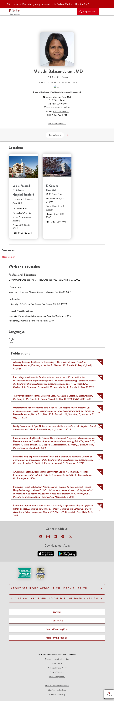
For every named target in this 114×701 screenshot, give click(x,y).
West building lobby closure (35, 4)
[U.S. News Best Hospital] (40, 573)
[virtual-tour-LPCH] (41, 537)
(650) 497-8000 (61, 111)
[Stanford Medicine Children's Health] (42, 12)
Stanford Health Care (57, 690)
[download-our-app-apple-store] (46, 553)
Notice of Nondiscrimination (57, 659)
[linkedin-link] (56, 537)
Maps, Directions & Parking (57, 106)
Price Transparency (57, 676)
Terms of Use (57, 663)
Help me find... (89, 11)
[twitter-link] (70, 537)
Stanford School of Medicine (57, 685)
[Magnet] (20, 573)
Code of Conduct (57, 672)
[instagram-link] (48, 537)
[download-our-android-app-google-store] (67, 553)
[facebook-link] (63, 537)
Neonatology (8, 256)
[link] (57, 575)
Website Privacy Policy (57, 667)
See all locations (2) (57, 123)
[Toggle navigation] (103, 11)
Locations (55, 135)
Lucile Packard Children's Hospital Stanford (23, 190)
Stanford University (57, 694)
